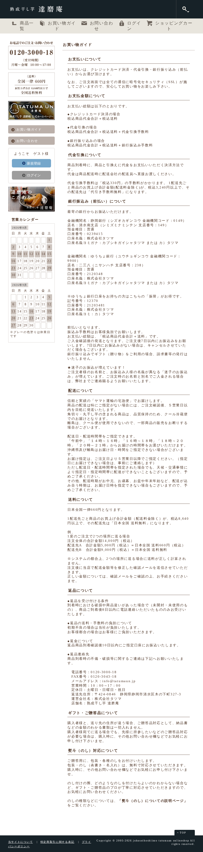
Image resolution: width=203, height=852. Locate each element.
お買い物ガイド (29, 129)
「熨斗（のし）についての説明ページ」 (153, 801)
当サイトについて (20, 841)
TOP (183, 832)
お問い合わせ (27, 141)
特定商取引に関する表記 (57, 841)
